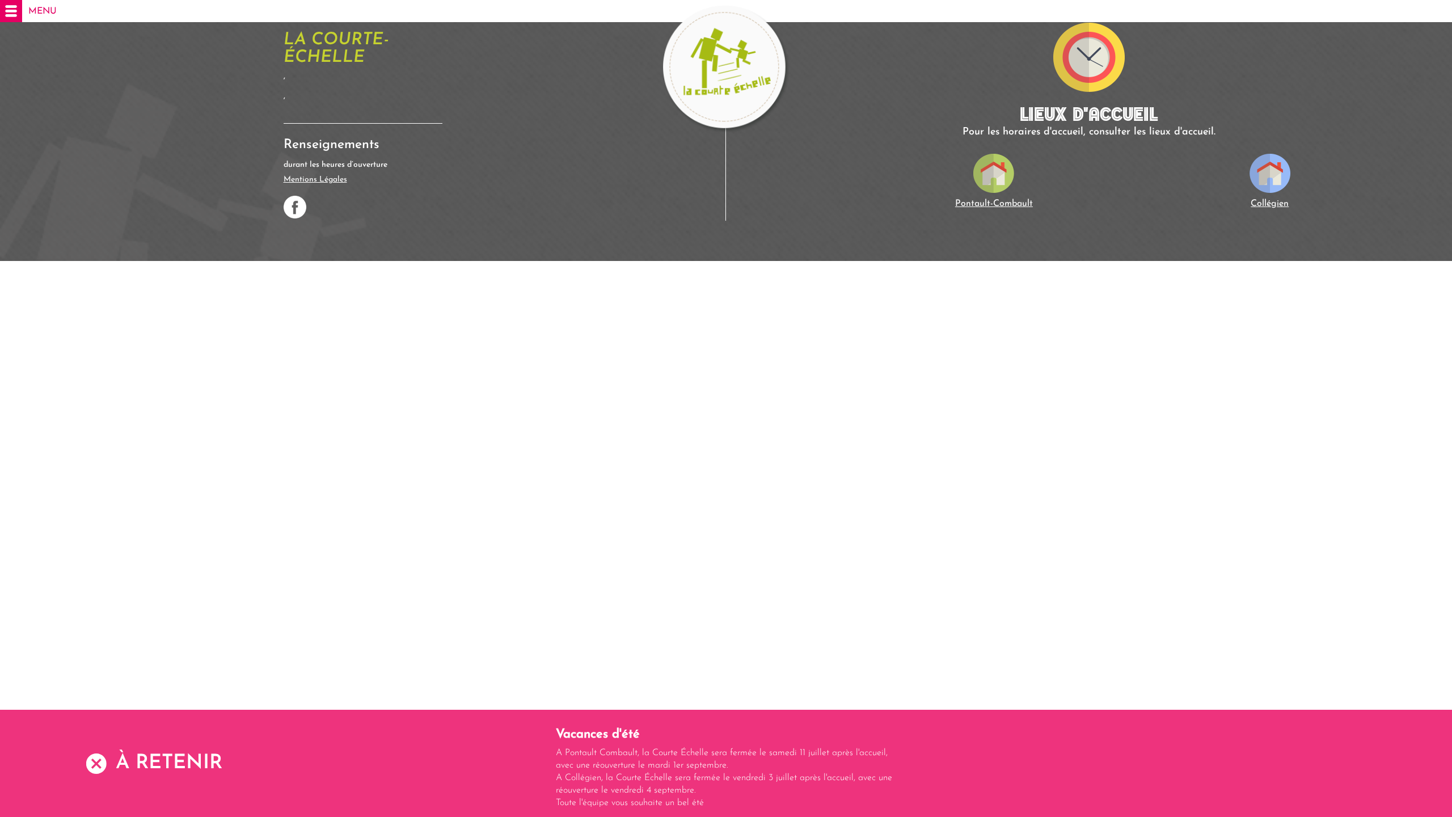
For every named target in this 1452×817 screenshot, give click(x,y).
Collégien (1270, 203)
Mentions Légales (315, 179)
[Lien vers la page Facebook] (295, 207)
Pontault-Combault (994, 203)
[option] (726, 767)
